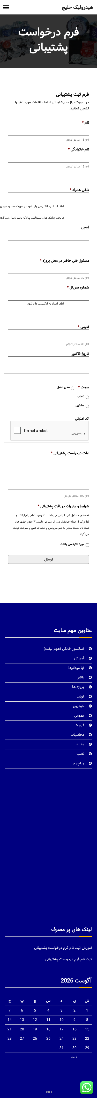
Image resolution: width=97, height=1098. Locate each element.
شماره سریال (78, 287)
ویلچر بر (78, 763)
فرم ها (79, 725)
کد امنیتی (82, 418)
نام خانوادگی (78, 149)
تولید (80, 696)
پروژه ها (78, 687)
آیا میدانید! (76, 668)
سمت (83, 387)
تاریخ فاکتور (80, 353)
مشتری (80, 405)
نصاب (80, 396)
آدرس (83, 327)
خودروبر (78, 706)
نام (85, 122)
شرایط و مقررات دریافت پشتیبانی (63, 506)
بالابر (80, 677)
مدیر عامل (63, 387)
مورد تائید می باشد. (72, 544)
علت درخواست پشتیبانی (70, 453)
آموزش (79, 658)
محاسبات (77, 735)
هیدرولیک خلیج (77, 7)
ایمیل (85, 227)
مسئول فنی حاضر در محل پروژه (64, 260)
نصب (80, 754)
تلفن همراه (79, 190)
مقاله (80, 744)
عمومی (79, 715)
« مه (74, 1057)
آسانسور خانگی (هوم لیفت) (64, 649)
